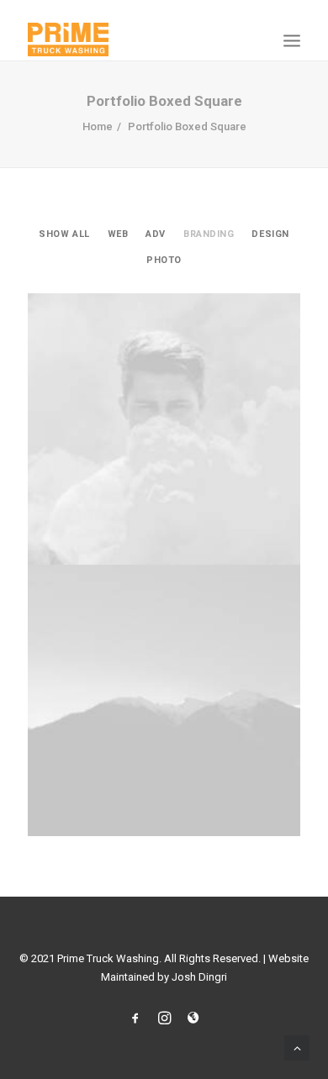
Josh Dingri (199, 977)
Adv (155, 234)
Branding (208, 234)
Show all (64, 234)
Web (118, 234)
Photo (164, 260)
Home (97, 126)
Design (269, 234)
